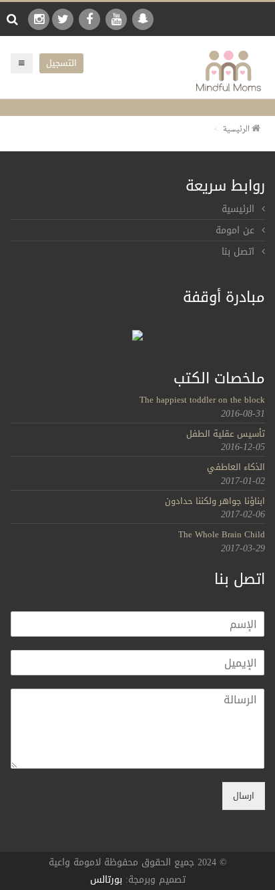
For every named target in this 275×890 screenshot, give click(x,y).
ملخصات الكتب (219, 379)
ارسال (243, 795)
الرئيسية (237, 130)
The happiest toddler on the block (202, 399)
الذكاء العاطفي (236, 467)
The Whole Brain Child (221, 534)
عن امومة (235, 230)
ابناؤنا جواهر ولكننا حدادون (215, 501)
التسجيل (61, 63)
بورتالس (106, 880)
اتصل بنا (238, 252)
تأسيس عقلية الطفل (225, 433)
